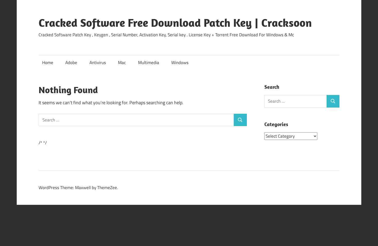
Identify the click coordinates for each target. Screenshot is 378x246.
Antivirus (97, 62)
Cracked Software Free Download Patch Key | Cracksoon (175, 23)
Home (47, 62)
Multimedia (148, 62)
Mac (122, 62)
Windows (179, 62)
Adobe (71, 62)
